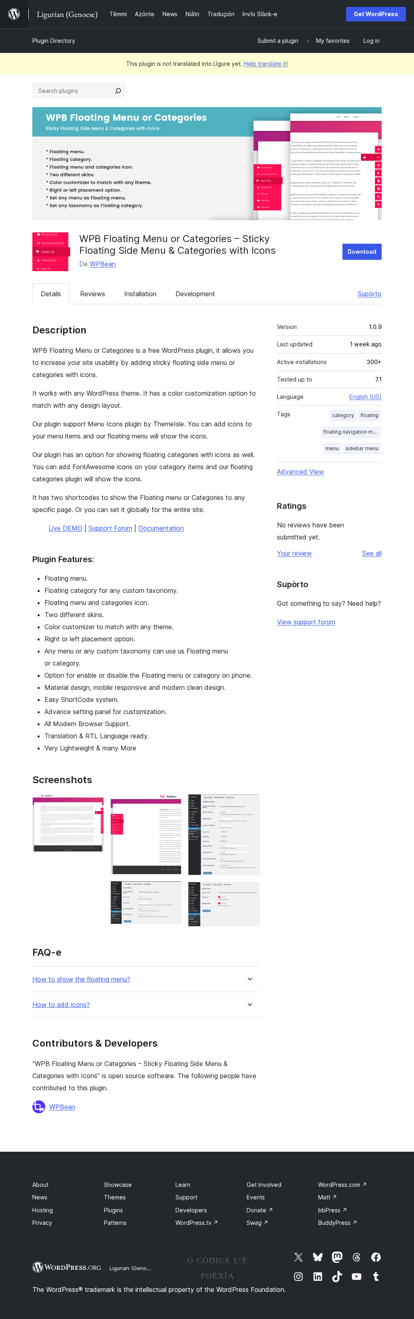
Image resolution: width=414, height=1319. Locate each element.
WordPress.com (342, 1184)
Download (362, 251)
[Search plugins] (118, 91)
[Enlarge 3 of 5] (171, 892)
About (40, 1184)
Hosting (42, 1210)
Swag (257, 1222)
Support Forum (110, 528)
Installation (140, 294)
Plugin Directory (53, 40)
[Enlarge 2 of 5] (171, 805)
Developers (191, 1210)
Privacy (42, 1222)
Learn (182, 1184)
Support (186, 1197)
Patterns (115, 1222)
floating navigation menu (352, 432)
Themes (115, 1197)
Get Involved (264, 1184)
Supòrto (370, 294)
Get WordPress (376, 14)
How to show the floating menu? (81, 979)
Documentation (161, 528)
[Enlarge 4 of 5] (249, 805)
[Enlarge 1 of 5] (93, 805)
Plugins (113, 1210)
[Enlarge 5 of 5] (249, 893)
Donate (260, 1210)
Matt (327, 1197)
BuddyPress (337, 1222)
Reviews (92, 294)
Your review (294, 553)
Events (256, 1197)
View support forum (306, 622)
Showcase (118, 1184)
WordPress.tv (196, 1222)
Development (195, 294)
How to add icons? (61, 1005)
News (39, 1197)
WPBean (103, 264)
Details (51, 294)
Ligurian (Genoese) (134, 1268)
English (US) (365, 396)
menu (332, 448)
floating (369, 415)
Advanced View (300, 472)
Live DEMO (65, 528)
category (343, 415)
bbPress (332, 1210)
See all (372, 553)
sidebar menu (361, 448)
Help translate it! (266, 63)
